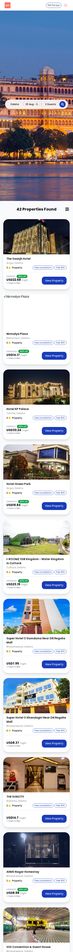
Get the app (54, 5)
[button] (36, 236)
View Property (54, 281)
